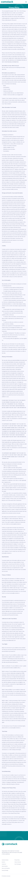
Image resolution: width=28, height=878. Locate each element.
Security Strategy (5, 870)
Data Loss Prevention (6, 868)
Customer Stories (5, 859)
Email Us (3, 862)
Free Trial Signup (18, 864)
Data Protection (5, 866)
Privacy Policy (17, 859)
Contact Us (4, 864)
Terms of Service (18, 862)
